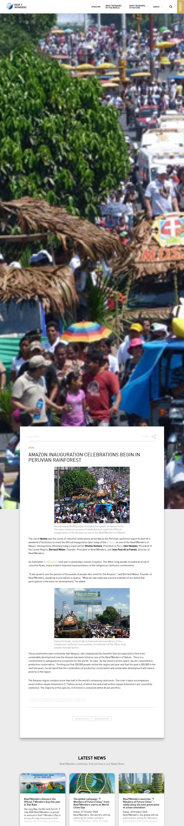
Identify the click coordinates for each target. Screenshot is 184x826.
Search (171, 5)
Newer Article (102, 718)
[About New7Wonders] (20, 6)
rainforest (79, 700)
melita (146, 436)
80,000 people (50, 561)
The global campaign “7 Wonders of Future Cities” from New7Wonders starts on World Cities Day (91, 803)
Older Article (82, 718)
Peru (69, 700)
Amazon (31, 448)
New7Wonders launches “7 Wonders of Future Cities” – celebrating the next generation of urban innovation (141, 803)
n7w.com (95, 6)
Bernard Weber (46, 700)
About (156, 6)
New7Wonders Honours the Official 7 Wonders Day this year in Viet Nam (42, 801)
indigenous (59, 700)
